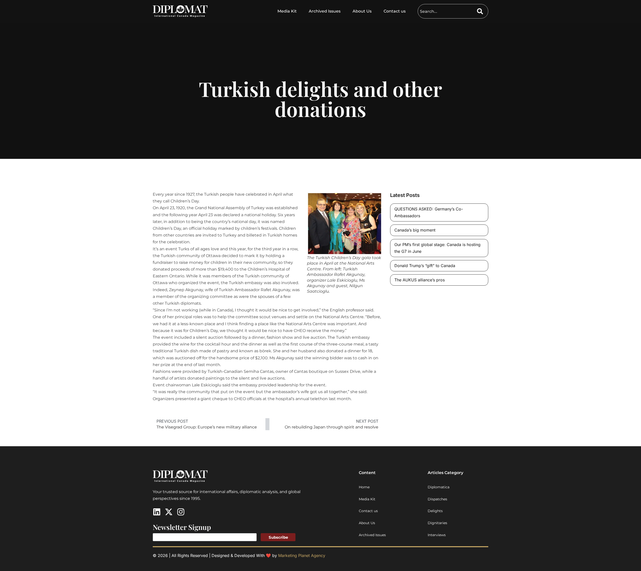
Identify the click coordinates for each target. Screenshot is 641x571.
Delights (435, 511)
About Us (362, 11)
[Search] (482, 11)
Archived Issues (325, 11)
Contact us (395, 11)
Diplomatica (438, 487)
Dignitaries (437, 523)
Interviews (437, 535)
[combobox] (447, 11)
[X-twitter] (169, 512)
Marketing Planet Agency (301, 555)
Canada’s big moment (414, 230)
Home (364, 487)
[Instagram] (181, 512)
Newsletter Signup (182, 527)
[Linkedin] (157, 512)
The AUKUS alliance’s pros (419, 279)
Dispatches (437, 499)
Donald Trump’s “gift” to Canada (424, 265)
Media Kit (287, 11)
